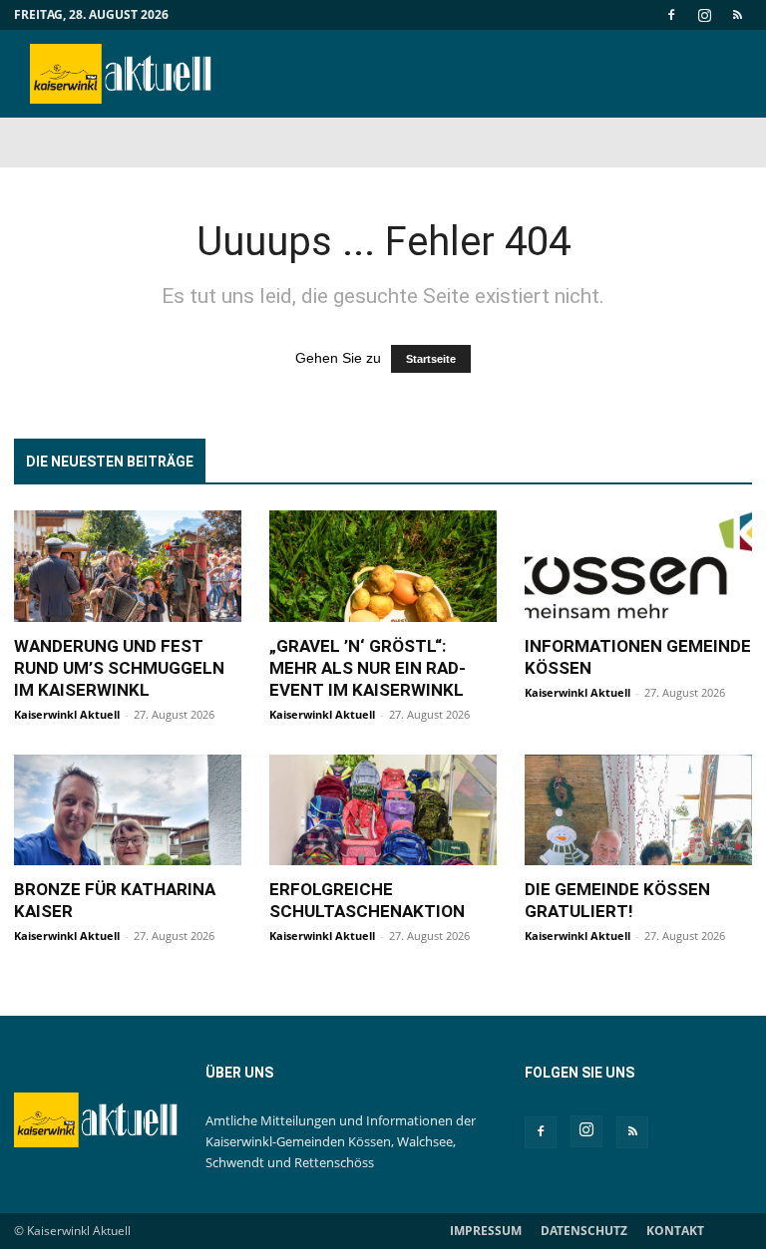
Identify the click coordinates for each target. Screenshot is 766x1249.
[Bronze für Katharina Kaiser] (127, 810)
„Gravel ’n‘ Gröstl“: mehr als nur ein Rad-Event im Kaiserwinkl (367, 668)
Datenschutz (584, 1230)
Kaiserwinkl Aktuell (67, 714)
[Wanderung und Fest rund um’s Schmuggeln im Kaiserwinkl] (127, 566)
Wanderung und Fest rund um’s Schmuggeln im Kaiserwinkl (119, 668)
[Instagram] (704, 15)
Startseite (431, 359)
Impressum (486, 1230)
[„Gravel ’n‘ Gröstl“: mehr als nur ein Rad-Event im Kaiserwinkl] (383, 566)
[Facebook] (671, 15)
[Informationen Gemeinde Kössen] (638, 566)
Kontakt (675, 1230)
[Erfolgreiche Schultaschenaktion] (383, 810)
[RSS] (737, 15)
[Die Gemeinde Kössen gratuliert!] (638, 810)
